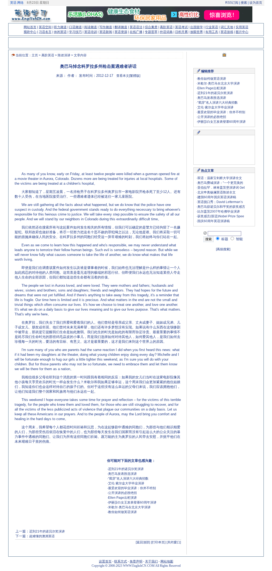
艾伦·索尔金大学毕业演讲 (126, 483)
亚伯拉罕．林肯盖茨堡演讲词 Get (221, 187)
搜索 (244, 3)
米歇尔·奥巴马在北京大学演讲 (129, 507)
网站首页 (30, 27)
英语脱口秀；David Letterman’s (220, 202)
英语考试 (181, 27)
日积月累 (181, 32)
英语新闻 (105, 32)
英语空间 (45, 27)
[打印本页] (158, 542)
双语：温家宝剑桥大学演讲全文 (219, 178)
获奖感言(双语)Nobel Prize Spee (220, 216)
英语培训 (90, 32)
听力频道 (60, 27)
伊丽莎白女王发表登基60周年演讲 (132, 502)
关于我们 (151, 561)
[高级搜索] (223, 249)
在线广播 (136, 32)
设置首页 (105, 561)
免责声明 (136, 561)
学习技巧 (75, 32)
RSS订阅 (231, 3)
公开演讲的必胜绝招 (122, 493)
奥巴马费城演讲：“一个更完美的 (220, 183)
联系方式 (120, 561)
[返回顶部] (143, 542)
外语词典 (166, 32)
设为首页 (255, 3)
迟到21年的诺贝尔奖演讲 (126, 469)
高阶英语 (166, 27)
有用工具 (211, 32)
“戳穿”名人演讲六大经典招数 (128, 478)
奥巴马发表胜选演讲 (122, 474)
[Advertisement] (135, 121)
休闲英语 (60, 32)
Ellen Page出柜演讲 (122, 498)
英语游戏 (226, 32)
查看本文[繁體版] (128, 76)
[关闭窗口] (174, 542)
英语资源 (120, 32)
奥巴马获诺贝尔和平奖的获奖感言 (221, 207)
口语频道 (75, 27)
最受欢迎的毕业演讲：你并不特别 (132, 488)
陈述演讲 (64, 55)
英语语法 (136, 27)
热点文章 (207, 170)
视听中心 (30, 32)
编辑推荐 (207, 71)
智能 (239, 239)
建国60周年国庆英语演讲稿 (216, 197)
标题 (224, 239)
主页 (35, 55)
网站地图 (166, 561)
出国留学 (196, 27)
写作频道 (105, 27)
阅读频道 (90, 27)
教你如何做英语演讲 (122, 512)
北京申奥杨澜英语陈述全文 (216, 192)
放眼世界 (196, 32)
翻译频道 (120, 27)
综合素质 (151, 27)
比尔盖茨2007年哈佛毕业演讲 (218, 211)
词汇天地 (226, 27)
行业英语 (211, 27)
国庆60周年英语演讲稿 (213, 221)
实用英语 (242, 27)
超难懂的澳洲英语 (42, 536)
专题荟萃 (151, 32)
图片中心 (242, 32)
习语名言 (45, 32)
